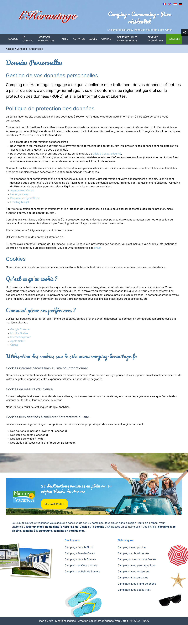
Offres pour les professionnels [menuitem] (127, 39)
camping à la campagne (37, 530)
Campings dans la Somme (80, 559)
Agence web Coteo (22, 190)
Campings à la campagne (133, 577)
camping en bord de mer (68, 530)
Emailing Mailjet (19, 202)
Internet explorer (20, 337)
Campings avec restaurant (134, 571)
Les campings (53, 503)
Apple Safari (17, 341)
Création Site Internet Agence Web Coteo (103, 620)
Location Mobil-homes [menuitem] (46, 39)
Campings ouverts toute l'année (137, 559)
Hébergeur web (19, 194)
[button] (184, 32)
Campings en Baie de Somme (82, 571)
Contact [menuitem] (107, 38)
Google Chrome (20, 329)
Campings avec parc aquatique (136, 565)
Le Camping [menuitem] (27, 39)
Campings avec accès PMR (134, 589)
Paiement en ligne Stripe (25, 198)
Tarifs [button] (64, 38)
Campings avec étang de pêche (137, 583)
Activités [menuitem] (79, 38)
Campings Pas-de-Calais (80, 553)
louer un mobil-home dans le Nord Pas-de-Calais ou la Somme (65, 526)
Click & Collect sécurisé (107, 153)
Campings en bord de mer (133, 553)
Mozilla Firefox (19, 333)
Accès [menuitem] (93, 38)
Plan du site (46, 620)
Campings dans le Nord (79, 547)
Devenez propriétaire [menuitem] (155, 39)
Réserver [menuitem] (174, 38)
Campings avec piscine (132, 547)
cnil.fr (97, 247)
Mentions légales (65, 620)
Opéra (14, 344)
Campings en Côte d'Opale (81, 565)
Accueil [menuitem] (13, 38)
